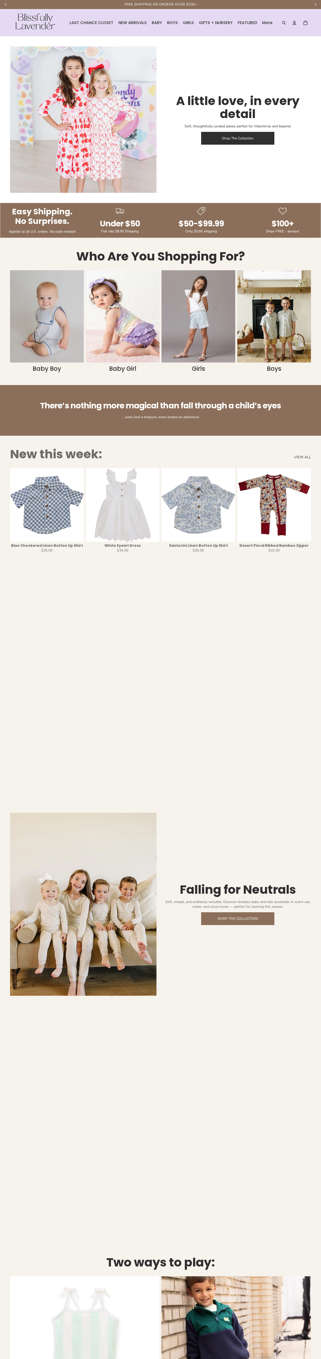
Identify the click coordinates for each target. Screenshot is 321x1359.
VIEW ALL (302, 457)
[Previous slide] (17, 504)
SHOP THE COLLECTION (238, 918)
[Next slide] (76, 504)
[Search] (283, 22)
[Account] (294, 22)
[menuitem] (267, 22)
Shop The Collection (238, 138)
